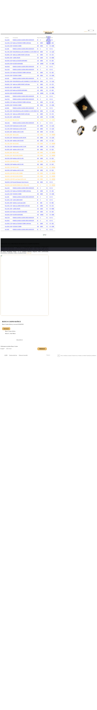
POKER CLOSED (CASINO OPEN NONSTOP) (23, 39)
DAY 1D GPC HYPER (18, 155)
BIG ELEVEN (16, 119)
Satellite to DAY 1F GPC (18, 164)
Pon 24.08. (7, 39)
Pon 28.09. (7, 220)
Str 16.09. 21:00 (8, 137)
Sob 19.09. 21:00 (8, 170)
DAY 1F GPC (16, 167)
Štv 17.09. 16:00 (8, 140)
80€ (38, 119)
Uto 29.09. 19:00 (8, 226)
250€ (52, 60)
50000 (41, 45)
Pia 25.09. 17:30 (8, 205)
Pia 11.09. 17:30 (8, 114)
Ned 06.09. (7, 96)
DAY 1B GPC (16, 143)
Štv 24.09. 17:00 (8, 199)
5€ (37, 42)
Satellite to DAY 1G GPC (18, 170)
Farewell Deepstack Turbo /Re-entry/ (21, 182)
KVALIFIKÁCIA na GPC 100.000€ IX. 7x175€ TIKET (25, 51)
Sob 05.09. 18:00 (8, 93)
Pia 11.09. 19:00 (8, 116)
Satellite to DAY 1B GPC (18, 140)
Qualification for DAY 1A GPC (19, 125)
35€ (38, 57)
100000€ (53, 134)
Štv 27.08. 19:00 (8, 51)
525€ (52, 131)
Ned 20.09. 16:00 (8, 185)
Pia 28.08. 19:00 (8, 57)
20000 (41, 51)
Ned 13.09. (7, 122)
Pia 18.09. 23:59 (8, 155)
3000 (41, 202)
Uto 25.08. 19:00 (8, 45)
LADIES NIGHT (16, 57)
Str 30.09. (7, 229)
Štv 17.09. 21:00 (8, 146)
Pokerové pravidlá (23, 355)
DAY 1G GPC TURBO (18, 173)
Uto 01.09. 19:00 (8, 75)
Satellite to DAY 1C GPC (18, 149)
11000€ (53, 119)
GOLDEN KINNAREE (18, 63)
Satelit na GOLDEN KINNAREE (20, 60)
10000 (41, 42)
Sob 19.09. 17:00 (8, 167)
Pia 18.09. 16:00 (8, 149)
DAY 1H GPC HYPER (18, 176)
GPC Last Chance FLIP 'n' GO (19, 179)
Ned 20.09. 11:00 (8, 176)
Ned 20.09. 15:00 (8, 182)
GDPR (5, 355)
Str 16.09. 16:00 (8, 131)
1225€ (52, 51)
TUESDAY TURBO (17, 45)
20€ (38, 131)
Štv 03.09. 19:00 (8, 81)
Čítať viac (29, 253)
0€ (37, 39)
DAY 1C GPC (16, 152)
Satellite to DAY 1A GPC (18, 131)
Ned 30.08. (7, 66)
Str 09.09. (7, 108)
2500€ (52, 45)
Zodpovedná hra (13, 355)
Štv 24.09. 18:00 (8, 202)
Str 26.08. (7, 48)
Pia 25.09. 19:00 (8, 208)
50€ (38, 63)
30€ (38, 45)
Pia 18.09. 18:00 (8, 152)
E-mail (3, 348)
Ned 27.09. (7, 217)
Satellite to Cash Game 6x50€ (19, 202)
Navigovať (6, 328)
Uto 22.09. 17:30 (8, 191)
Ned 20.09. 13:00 (8, 179)
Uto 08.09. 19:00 (8, 105)
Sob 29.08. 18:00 (8, 63)
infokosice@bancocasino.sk (31, 328)
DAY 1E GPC (16, 161)
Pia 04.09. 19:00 (8, 87)
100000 (41, 63)
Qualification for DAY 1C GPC (19, 146)
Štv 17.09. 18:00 (8, 143)
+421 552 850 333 (17, 328)
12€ (38, 60)
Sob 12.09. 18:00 (8, 119)
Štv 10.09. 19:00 (8, 111)
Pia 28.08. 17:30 (8, 54)
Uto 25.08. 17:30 (8, 42)
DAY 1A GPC (16, 134)
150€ (52, 42)
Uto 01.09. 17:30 (8, 72)
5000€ (52, 63)
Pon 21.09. (7, 188)
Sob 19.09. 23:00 (8, 173)
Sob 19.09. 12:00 (8, 161)
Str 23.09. (7, 196)
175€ (52, 54)
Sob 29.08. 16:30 (8, 60)
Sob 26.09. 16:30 (8, 211)
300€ (52, 202)
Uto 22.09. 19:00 (8, 193)
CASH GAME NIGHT (18, 199)
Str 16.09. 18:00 (8, 134)
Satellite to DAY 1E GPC (18, 158)
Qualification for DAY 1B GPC (19, 137)
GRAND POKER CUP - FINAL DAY (21, 185)
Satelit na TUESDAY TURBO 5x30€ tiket (22, 42)
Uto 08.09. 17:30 (8, 102)
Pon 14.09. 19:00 (8, 125)
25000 (41, 57)
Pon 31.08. (7, 69)
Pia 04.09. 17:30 (8, 84)
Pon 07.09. (7, 99)
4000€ (52, 57)
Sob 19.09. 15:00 (8, 164)
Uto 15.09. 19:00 (8, 128)
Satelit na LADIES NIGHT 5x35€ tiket (21, 54)
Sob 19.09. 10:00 (8, 158)
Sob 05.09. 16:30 (8, 90)
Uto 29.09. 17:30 (8, 223)
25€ (38, 51)
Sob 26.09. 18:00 (8, 214)
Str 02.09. (7, 78)
